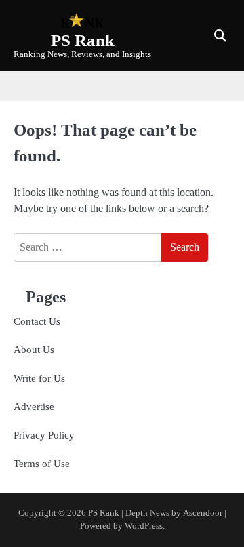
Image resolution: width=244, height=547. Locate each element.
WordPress (144, 526)
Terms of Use (42, 463)
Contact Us (37, 321)
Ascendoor (202, 513)
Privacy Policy (44, 435)
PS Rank (83, 40)
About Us (34, 349)
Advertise (34, 406)
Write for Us (39, 378)
